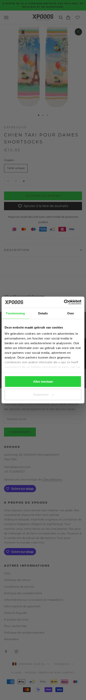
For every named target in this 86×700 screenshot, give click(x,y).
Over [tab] (70, 313)
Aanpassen (41, 394)
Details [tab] (43, 313)
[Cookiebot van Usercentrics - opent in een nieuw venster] (63, 302)
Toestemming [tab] (15, 313)
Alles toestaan (43, 381)
